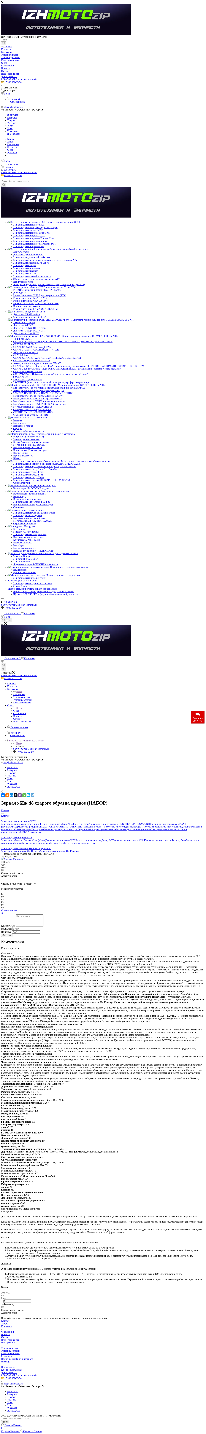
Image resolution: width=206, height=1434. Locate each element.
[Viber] (20, 795)
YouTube (11, 123)
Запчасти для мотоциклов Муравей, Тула (42, 843)
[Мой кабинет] (2, 661)
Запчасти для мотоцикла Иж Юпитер (59, 851)
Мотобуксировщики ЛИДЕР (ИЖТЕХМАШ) (41, 826)
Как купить (19, 694)
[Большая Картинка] (12, 859)
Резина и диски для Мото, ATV (56, 824)
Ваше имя (6, 932)
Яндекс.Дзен (13, 134)
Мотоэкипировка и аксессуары (100, 826)
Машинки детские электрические (133, 829)
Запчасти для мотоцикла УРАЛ (129, 840)
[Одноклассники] (7, 795)
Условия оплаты (9, 1348)
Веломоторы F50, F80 (176, 826)
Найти (5, 1422)
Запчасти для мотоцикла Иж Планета (20, 851)
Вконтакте (12, 115)
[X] (15, 795)
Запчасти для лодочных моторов (61, 829)
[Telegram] (32, 795)
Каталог (5, 1321)
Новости (5, 1334)
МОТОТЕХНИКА (74, 826)
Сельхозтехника (23, 829)
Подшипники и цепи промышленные (97, 829)
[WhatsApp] (24, 795)
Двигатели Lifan (80, 824)
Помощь (5, 1361)
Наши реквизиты (10, 1340)
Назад (19, 691)
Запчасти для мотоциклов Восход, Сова (165, 840)
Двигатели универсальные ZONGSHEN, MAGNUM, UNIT (119, 824)
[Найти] (3, 43)
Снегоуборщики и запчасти (165, 829)
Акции (4, 1323)
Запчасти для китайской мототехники (20, 824)
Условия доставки (10, 1350)
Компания (6, 1326)
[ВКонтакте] (3, 795)
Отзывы (5, 1337)
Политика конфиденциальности (17, 1359)
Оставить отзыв (9, 910)
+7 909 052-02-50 (13, 82)
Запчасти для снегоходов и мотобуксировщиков (140, 826)
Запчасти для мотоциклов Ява (79, 843)
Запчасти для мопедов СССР (61, 840)
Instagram (12, 117)
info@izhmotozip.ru (13, 107)
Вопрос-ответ (8, 1367)
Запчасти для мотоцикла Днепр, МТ (94, 840)
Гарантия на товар (10, 1353)
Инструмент (37, 829)
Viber (10, 125)
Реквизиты (6, 1356)
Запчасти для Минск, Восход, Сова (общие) (23, 840)
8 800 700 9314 (9, 76)
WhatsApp (12, 131)
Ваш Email (6, 928)
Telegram (11, 120)
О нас (16, 710)
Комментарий (8, 926)
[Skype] (28, 795)
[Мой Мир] (11, 795)
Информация (8, 1342)
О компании (7, 1331)
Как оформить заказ (11, 1369)
